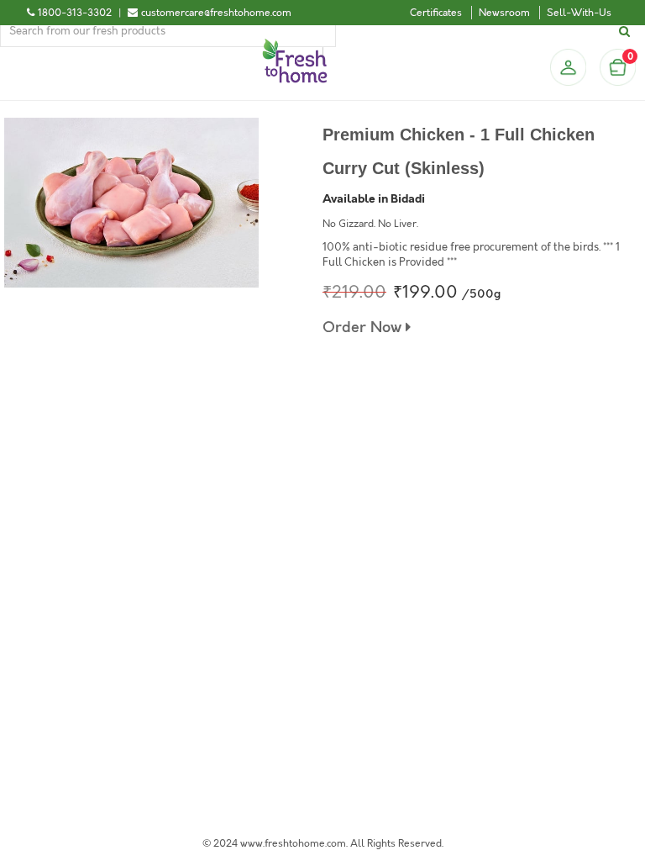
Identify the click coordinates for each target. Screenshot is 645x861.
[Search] (627, 31)
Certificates (436, 12)
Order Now (364, 327)
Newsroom (504, 12)
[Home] (294, 45)
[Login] (567, 67)
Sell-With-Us (579, 12)
